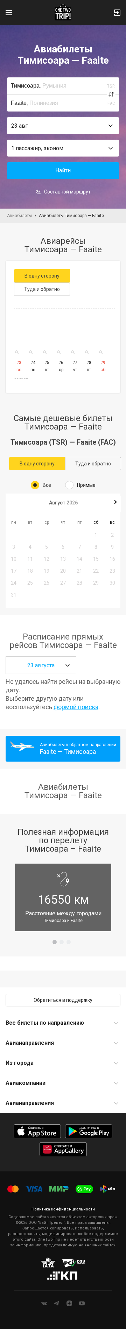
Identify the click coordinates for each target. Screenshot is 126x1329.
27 (63, 583)
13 (63, 559)
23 (112, 571)
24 (13, 583)
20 (63, 571)
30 (112, 583)
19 (46, 571)
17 (13, 571)
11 (30, 559)
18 (30, 571)
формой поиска (76, 707)
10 (13, 559)
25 (30, 583)
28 (79, 583)
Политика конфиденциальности (63, 1209)
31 (13, 595)
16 (112, 559)
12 (46, 559)
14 (79, 559)
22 (96, 571)
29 (96, 583)
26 (46, 583)
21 (79, 571)
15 (96, 559)
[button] (63, 125)
